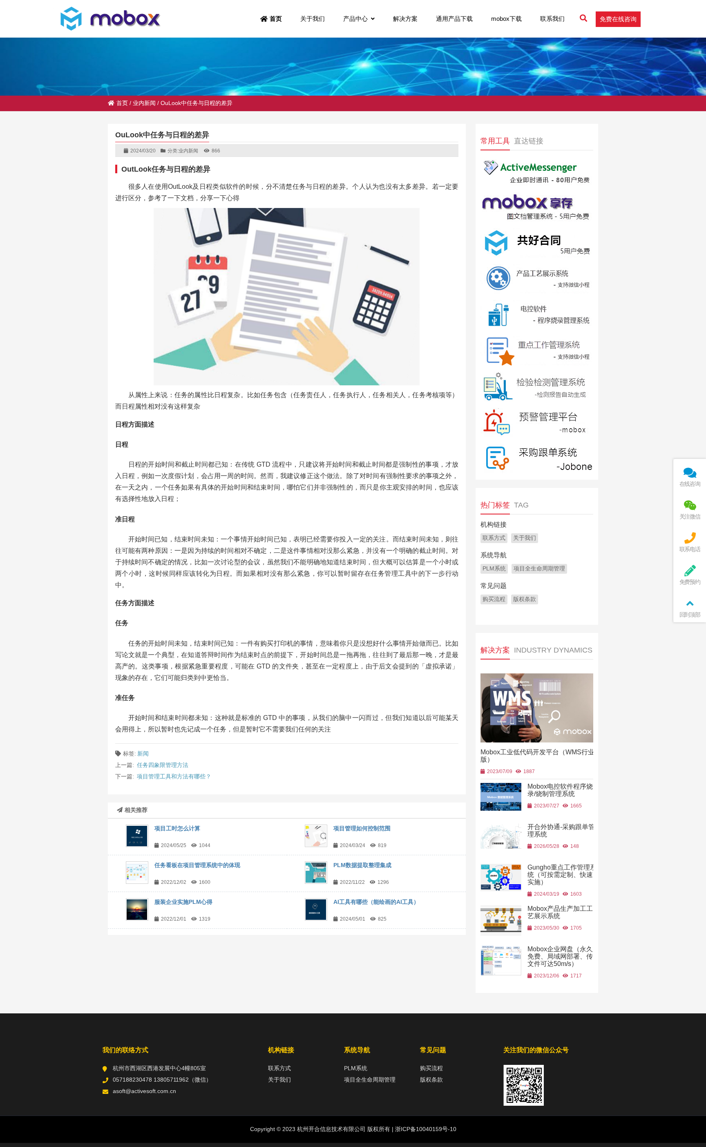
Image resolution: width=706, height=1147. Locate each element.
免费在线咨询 (618, 19)
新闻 (143, 753)
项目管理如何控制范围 (362, 828)
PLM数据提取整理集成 (362, 865)
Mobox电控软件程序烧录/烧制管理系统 (560, 790)
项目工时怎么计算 (177, 828)
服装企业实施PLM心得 (183, 902)
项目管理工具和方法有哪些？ (174, 776)
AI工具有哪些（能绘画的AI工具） (376, 902)
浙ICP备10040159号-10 (424, 1129)
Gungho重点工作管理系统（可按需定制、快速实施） (562, 874)
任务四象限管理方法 (162, 765)
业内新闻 (144, 103)
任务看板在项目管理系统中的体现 (197, 865)
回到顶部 (689, 614)
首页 (122, 103)
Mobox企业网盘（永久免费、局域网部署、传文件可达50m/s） (560, 956)
